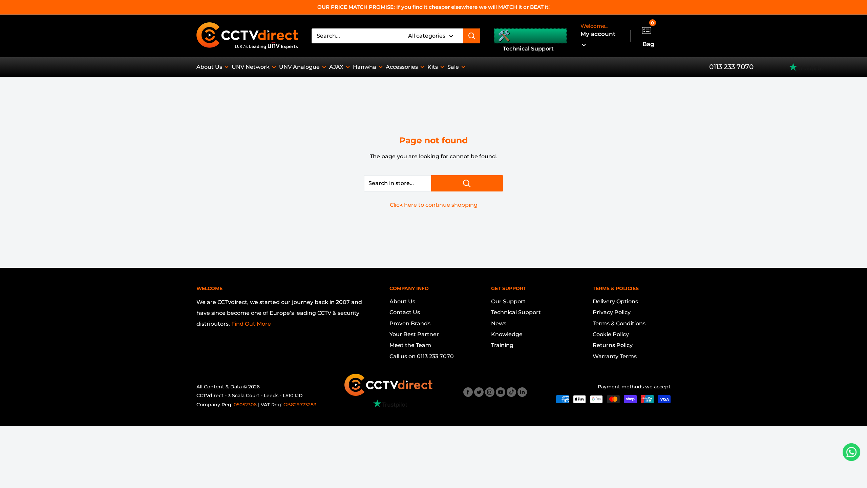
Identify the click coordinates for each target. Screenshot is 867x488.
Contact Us (404, 312)
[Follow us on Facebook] (468, 391)
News (498, 323)
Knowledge (507, 334)
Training (502, 345)
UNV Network (251, 67)
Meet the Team (410, 345)
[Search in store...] (467, 183)
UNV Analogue (299, 67)
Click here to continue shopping (434, 205)
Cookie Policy (611, 334)
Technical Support (516, 312)
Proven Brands (409, 323)
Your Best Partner (414, 334)
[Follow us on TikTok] (511, 391)
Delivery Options (615, 301)
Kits (432, 67)
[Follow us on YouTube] (500, 391)
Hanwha (364, 67)
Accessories (402, 67)
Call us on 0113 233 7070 (421, 356)
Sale (453, 67)
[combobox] (355, 35)
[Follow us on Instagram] (489, 391)
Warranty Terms (615, 356)
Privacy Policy (612, 312)
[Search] (471, 35)
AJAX (336, 67)
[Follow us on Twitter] (479, 391)
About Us (209, 67)
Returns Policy (613, 345)
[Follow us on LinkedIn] (522, 391)
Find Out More (251, 324)
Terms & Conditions (619, 323)
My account (597, 33)
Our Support (508, 301)
